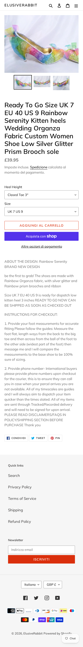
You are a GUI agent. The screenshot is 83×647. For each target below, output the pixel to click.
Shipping (15, 510)
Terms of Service (22, 498)
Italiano (30, 584)
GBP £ (51, 584)
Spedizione (38, 167)
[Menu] (76, 5)
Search (14, 475)
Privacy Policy (20, 487)
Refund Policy (19, 521)
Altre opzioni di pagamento (41, 246)
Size (7, 204)
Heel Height (13, 187)
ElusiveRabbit (20, 5)
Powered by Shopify (58, 633)
